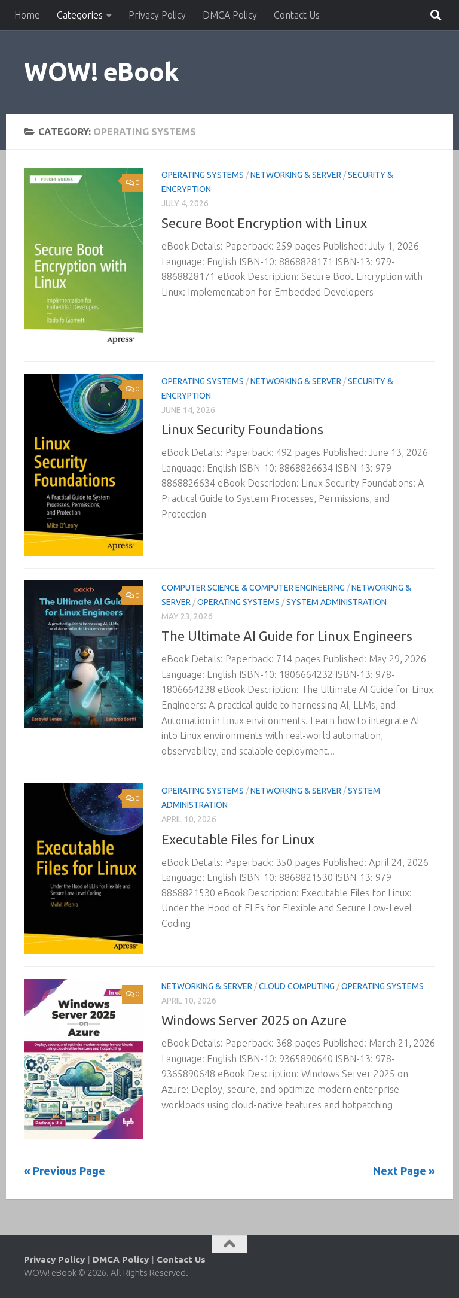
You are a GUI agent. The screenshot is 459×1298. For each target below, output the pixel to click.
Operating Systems (202, 175)
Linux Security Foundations (242, 429)
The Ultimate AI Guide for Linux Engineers (286, 635)
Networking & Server (295, 175)
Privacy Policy (157, 15)
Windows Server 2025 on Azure (254, 1020)
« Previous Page (64, 1171)
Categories (80, 15)
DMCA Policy (230, 15)
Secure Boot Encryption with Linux (264, 222)
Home (27, 15)
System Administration (336, 602)
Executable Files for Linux (237, 839)
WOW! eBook (101, 71)
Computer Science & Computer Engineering (253, 587)
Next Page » (404, 1171)
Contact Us (297, 15)
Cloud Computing (297, 986)
